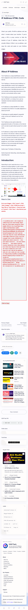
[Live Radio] (5, 7)
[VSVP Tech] (7, 23)
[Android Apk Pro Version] (15, 489)
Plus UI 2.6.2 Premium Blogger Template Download (12, 478)
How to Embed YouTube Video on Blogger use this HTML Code (18, 386)
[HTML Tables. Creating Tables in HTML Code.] (8, 366)
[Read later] (22, 24)
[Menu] (14, 608)
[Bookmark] (23, 2)
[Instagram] (10, 551)
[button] (26, 2)
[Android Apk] (17, 7)
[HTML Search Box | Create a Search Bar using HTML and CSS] (8, 393)
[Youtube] (19, 551)
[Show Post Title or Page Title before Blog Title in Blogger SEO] (8, 400)
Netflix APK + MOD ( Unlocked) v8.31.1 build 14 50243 (15, 492)
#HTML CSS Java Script (7, 346)
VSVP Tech (6, 2)
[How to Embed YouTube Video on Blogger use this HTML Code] (8, 386)
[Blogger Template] (13, 475)
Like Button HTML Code (18, 378)
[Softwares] (11, 7)
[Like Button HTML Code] (8, 380)
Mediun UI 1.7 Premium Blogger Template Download (13, 485)
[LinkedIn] (23, 551)
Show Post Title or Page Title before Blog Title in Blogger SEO (19, 400)
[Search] (21, 2)
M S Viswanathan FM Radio (12, 498)
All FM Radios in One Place (12, 468)
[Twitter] (14, 551)
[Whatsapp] (10, 553)
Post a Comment (14, 412)
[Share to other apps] (20, 352)
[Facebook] (5, 551)
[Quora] (5, 553)
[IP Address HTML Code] (15, 58)
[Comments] (24, 608)
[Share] (19, 608)
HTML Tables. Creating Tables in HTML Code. (18, 366)
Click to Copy (5, 303)
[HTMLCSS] (23, 7)
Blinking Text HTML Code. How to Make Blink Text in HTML (19, 373)
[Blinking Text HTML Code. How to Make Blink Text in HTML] (8, 373)
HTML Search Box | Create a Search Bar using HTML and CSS (19, 393)
